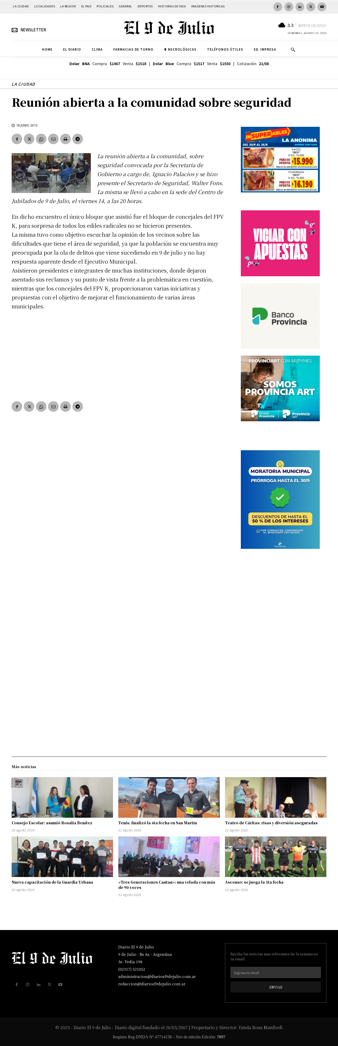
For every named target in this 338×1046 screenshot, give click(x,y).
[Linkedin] (299, 6)
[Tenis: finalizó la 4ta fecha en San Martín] (169, 797)
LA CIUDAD (23, 84)
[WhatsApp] (41, 139)
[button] (293, 49)
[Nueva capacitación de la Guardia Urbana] (62, 856)
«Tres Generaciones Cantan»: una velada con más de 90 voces (166, 884)
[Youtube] (321, 6)
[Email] (53, 139)
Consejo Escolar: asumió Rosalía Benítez (52, 822)
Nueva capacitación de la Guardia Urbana (52, 882)
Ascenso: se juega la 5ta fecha (254, 882)
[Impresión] (65, 139)
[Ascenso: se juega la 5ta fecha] (275, 856)
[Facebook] (277, 6)
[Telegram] (77, 139)
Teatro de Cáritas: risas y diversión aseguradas (271, 822)
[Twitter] (310, 6)
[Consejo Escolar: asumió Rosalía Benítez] (62, 797)
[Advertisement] (120, 354)
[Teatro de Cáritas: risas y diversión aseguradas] (275, 797)
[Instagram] (288, 6)
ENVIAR (275, 987)
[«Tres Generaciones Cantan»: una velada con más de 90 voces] (169, 856)
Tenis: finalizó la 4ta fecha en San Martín (157, 822)
